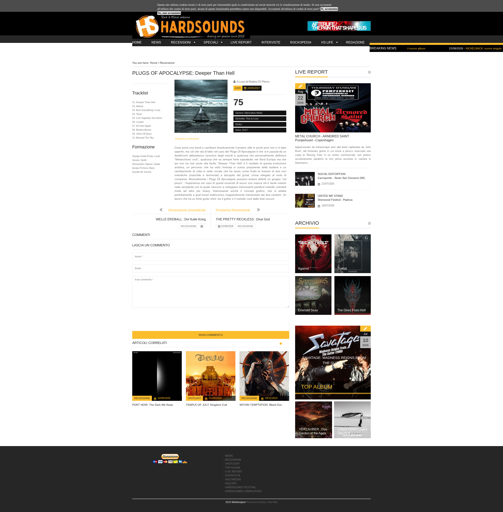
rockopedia (300, 42)
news (156, 42)
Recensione (142, 398)
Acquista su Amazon (186, 138)
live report (241, 42)
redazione (355, 42)
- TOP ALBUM (232, 467)
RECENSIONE (188, 226)
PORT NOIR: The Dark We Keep (152, 404)
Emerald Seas (308, 310)
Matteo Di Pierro (259, 81)
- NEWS (228, 455)
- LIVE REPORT (233, 471)
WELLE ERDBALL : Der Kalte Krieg (181, 219)
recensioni (181, 42)
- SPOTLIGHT (232, 463)
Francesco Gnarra (256, 502)
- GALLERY (230, 483)
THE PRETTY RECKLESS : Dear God (243, 219)
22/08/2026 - (454, 48)
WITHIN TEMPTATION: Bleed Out (261, 404)
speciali (211, 42)
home (137, 42)
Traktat (342, 268)
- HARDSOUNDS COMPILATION (242, 491)
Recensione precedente (187, 210)
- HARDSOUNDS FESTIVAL (240, 487)
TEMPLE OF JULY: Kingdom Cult (206, 404)
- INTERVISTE (232, 475)
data (238, 88)
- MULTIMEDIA (232, 479)
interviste (271, 42)
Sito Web (272, 502)
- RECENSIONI (232, 459)
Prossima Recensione (233, 210)
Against (303, 268)
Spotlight (194, 398)
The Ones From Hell (351, 310)
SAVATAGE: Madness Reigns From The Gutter (334, 360)
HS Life (327, 42)
